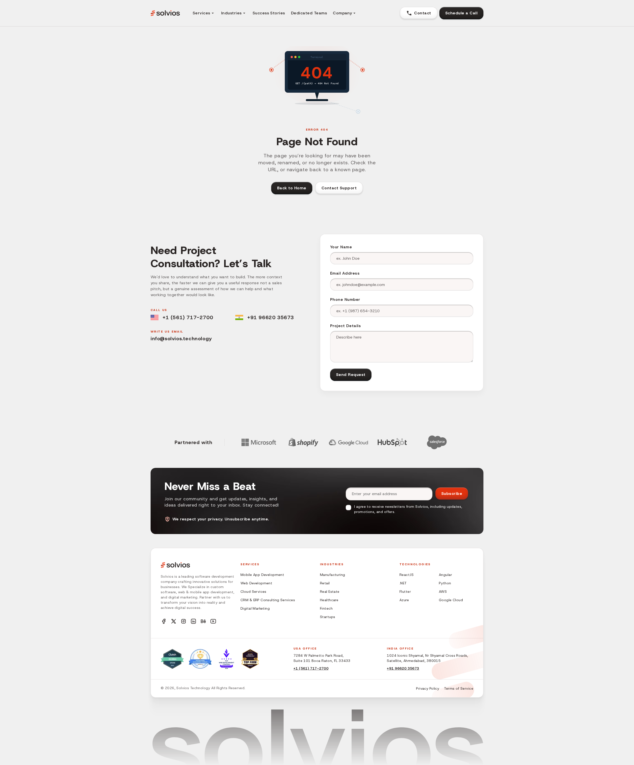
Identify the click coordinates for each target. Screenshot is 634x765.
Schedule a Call (461, 13)
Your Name (341, 247)
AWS (443, 591)
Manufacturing (332, 574)
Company (342, 13)
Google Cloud (451, 600)
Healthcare (329, 600)
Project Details (345, 325)
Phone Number (345, 299)
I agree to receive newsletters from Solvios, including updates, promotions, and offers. (408, 509)
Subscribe (451, 493)
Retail (325, 583)
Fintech (326, 608)
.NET (403, 583)
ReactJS (406, 574)
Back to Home (291, 188)
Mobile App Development (262, 574)
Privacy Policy (427, 688)
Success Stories (269, 13)
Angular (445, 574)
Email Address (345, 273)
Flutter (405, 591)
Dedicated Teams (309, 13)
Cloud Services (253, 591)
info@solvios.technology (181, 338)
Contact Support (339, 188)
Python (445, 583)
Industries (231, 13)
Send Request (351, 374)
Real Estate (330, 591)
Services (201, 13)
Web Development (256, 583)
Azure (404, 600)
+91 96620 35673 (270, 317)
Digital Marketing (255, 608)
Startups (327, 617)
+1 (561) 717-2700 (187, 317)
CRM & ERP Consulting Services (267, 600)
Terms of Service (458, 688)
